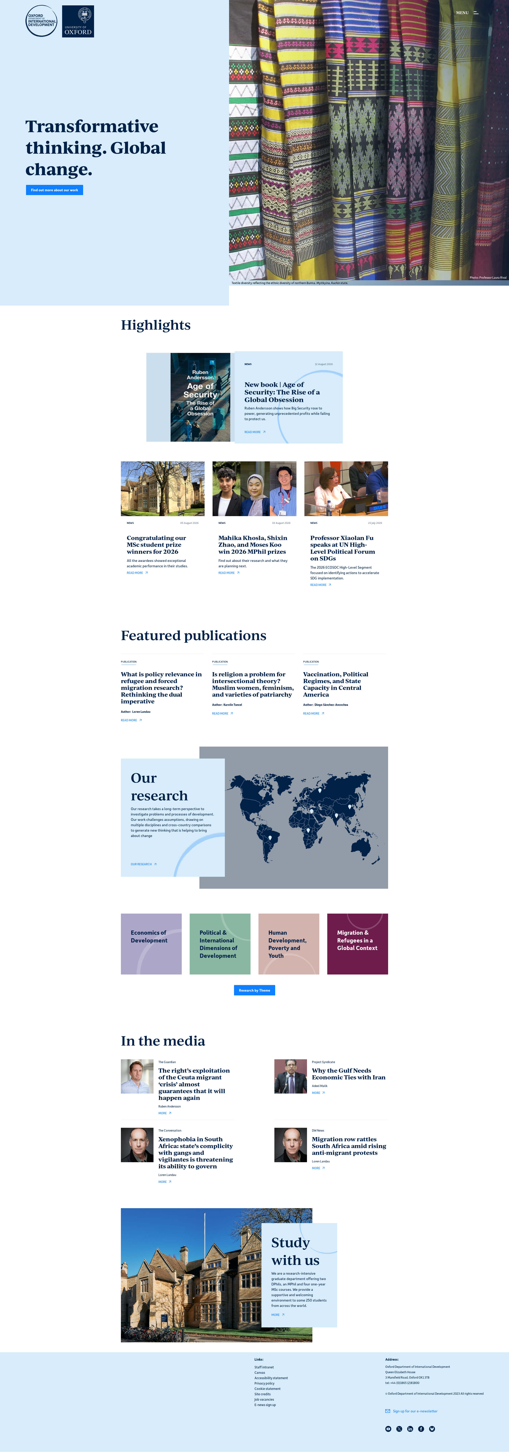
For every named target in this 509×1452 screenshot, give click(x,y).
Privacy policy (264, 1383)
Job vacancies (264, 1399)
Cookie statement (267, 1388)
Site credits (262, 1394)
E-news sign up (265, 1404)
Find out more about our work (54, 189)
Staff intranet (264, 1367)
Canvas (259, 1372)
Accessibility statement (271, 1378)
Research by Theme (254, 990)
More (275, 1315)
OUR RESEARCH (141, 864)
